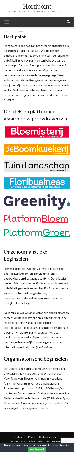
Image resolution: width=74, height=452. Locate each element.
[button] (68, 22)
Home (7, 31)
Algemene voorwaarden (22, 440)
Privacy (32, 436)
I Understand (37, 449)
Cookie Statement (48, 436)
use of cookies (62, 445)
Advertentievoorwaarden (51, 440)
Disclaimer (19, 436)
